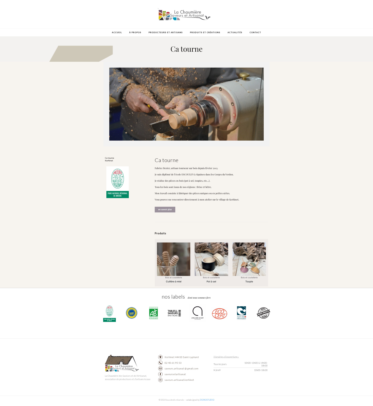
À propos (135, 32)
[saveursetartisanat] (160, 374)
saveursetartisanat (175, 374)
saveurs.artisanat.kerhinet (179, 379)
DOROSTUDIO (207, 400)
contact (255, 32)
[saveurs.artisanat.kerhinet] (160, 380)
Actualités (235, 32)
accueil (117, 32)
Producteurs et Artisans (166, 32)
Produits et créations (205, 32)
